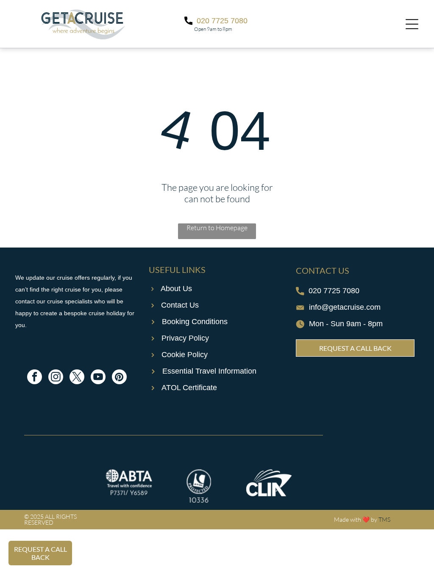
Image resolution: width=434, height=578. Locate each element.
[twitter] (77, 377)
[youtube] (98, 377)
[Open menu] (412, 24)
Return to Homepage (217, 227)
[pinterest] (119, 377)
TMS (384, 519)
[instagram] (55, 377)
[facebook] (34, 377)
